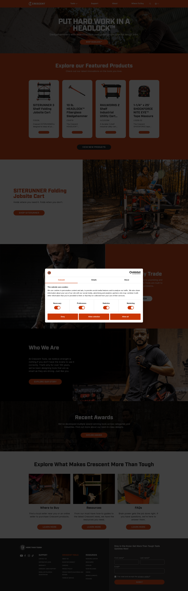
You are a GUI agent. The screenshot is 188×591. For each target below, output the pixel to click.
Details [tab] (94, 280)
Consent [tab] (61, 280)
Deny (63, 317)
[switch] (82, 307)
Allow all (125, 317)
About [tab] (126, 280)
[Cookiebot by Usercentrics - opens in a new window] (131, 272)
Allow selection (94, 317)
